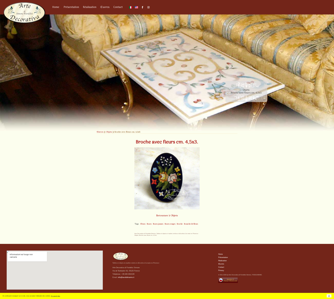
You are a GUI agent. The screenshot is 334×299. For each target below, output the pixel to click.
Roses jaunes (158, 224)
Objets (109, 132)
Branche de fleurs (191, 224)
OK (329, 296)
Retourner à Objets (167, 215)
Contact (118, 7)
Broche (180, 224)
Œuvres (104, 7)
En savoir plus (55, 296)
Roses (149, 224)
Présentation (71, 7)
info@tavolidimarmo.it (126, 277)
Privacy (221, 270)
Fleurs (142, 224)
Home (55, 7)
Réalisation (89, 7)
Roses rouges (170, 224)
